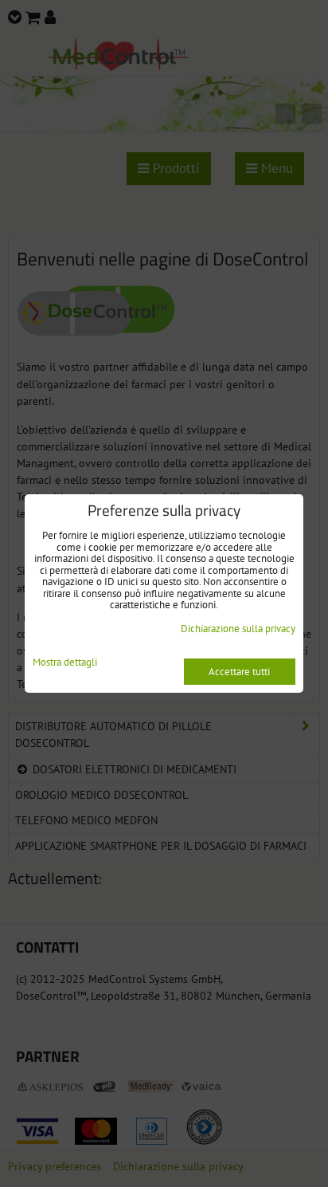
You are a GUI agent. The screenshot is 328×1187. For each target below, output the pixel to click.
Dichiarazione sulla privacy (238, 628)
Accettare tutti (239, 671)
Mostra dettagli (65, 663)
